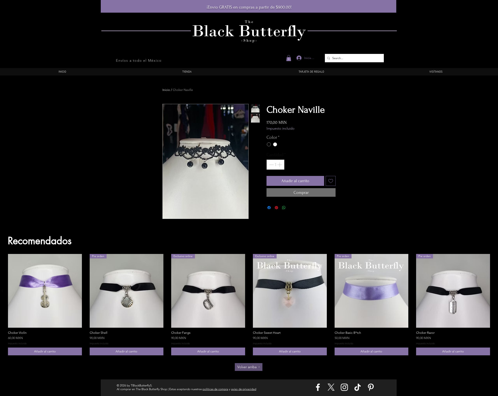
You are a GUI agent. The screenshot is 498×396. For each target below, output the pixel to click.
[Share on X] (291, 207)
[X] (331, 387)
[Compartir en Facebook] (269, 207)
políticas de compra (215, 389)
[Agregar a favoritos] (331, 181)
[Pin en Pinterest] (276, 207)
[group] (249, 305)
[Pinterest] (371, 387)
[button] (288, 58)
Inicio (166, 90)
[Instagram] (344, 387)
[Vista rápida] (45, 291)
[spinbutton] (275, 164)
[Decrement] (271, 164)
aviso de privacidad (243, 389)
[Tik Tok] (357, 387)
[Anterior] (2, 290)
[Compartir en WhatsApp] (283, 207)
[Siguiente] (495, 290)
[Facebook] (318, 387)
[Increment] (280, 164)
